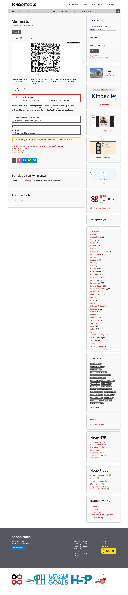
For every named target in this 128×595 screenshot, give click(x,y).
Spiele (92, 329)
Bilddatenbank (96, 394)
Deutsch (93, 248)
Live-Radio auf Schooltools (100, 208)
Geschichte (94, 272)
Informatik (94, 280)
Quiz (107, 375)
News (92, 300)
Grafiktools (17, 146)
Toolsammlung (96, 391)
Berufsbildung (95, 237)
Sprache (94, 389)
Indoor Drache (95, 450)
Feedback (108, 397)
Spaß (92, 326)
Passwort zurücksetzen (99, 58)
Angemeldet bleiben (99, 46)
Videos (93, 343)
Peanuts (95, 509)
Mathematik (94, 292)
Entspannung (109, 391)
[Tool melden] (19, 160)
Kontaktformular (18, 548)
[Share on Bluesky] (34, 160)
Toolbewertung (97, 518)
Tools (25, 11)
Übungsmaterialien (98, 377)
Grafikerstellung (107, 380)
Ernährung (94, 260)
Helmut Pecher (28, 25)
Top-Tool (60, 146)
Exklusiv (53, 11)
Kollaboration (95, 283)
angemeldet (24, 180)
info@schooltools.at (23, 543)
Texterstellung (96, 397)
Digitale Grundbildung (98, 251)
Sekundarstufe (51, 146)
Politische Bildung (97, 306)
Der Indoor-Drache (97, 447)
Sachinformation (97, 366)
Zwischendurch (96, 403)
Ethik (92, 263)
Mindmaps (95, 506)
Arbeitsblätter (96, 400)
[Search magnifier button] (118, 11)
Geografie (94, 269)
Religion (93, 312)
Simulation (95, 369)
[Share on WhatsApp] (29, 160)
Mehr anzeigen (95, 407)
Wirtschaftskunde (97, 346)
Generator (95, 380)
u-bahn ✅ (94, 478)
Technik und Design (97, 335)
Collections (15, 11)
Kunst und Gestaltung (29, 146)
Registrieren (94, 56)
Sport (92, 332)
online (98, 425)
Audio (92, 234)
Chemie (93, 246)
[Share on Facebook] (24, 160)
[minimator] (46, 98)
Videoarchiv (105, 389)
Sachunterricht (95, 318)
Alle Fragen (64, 11)
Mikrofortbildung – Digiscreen (103, 515)
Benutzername (95, 29)
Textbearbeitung (96, 338)
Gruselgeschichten (97, 453)
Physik (92, 303)
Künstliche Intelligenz (98, 372)
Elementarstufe (96, 254)
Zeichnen (25, 148)
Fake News (109, 394)
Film (91, 266)
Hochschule (94, 277)
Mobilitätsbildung (96, 295)
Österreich (104, 203)
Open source (96, 375)
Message (95, 383)
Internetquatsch (19, 152)
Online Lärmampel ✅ (98, 481)
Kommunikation (96, 286)
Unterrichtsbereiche (39, 11)
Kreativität (17, 148)
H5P (75, 11)
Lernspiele (106, 386)
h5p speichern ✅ (97, 484)
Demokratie (110, 75)
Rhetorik (93, 315)
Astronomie (94, 231)
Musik (92, 297)
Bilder (92, 240)
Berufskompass (19, 150)
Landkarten (106, 383)
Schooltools (94, 320)
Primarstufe (42, 146)
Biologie (93, 243)
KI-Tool (107, 400)
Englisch (93, 257)
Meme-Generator (87, 11)
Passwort (93, 38)
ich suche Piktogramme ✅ (100, 475)
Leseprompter (97, 512)
